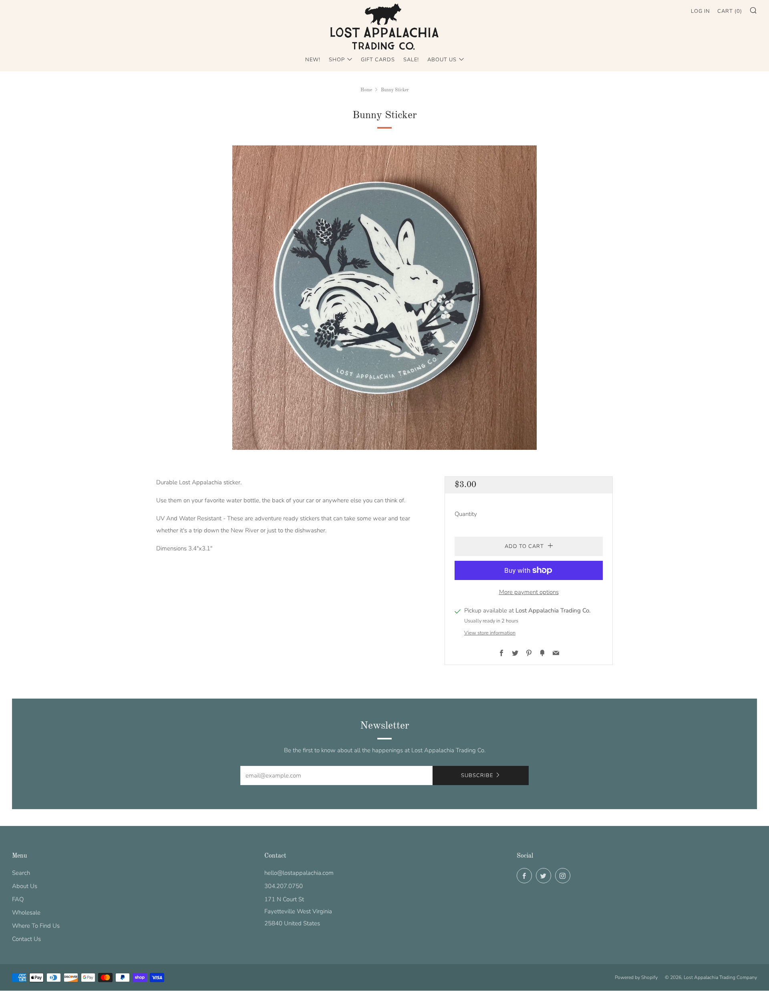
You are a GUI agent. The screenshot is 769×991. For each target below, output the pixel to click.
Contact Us (26, 939)
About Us (442, 59)
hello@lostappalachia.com (299, 873)
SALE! (411, 59)
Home (366, 90)
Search (21, 873)
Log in (700, 11)
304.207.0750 (283, 886)
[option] (384, 297)
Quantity (466, 514)
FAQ (18, 899)
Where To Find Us (36, 926)
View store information (489, 632)
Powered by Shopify (636, 977)
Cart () (729, 11)
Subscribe (477, 775)
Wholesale (26, 912)
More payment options (529, 592)
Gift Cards (378, 59)
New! (312, 59)
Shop (337, 59)
